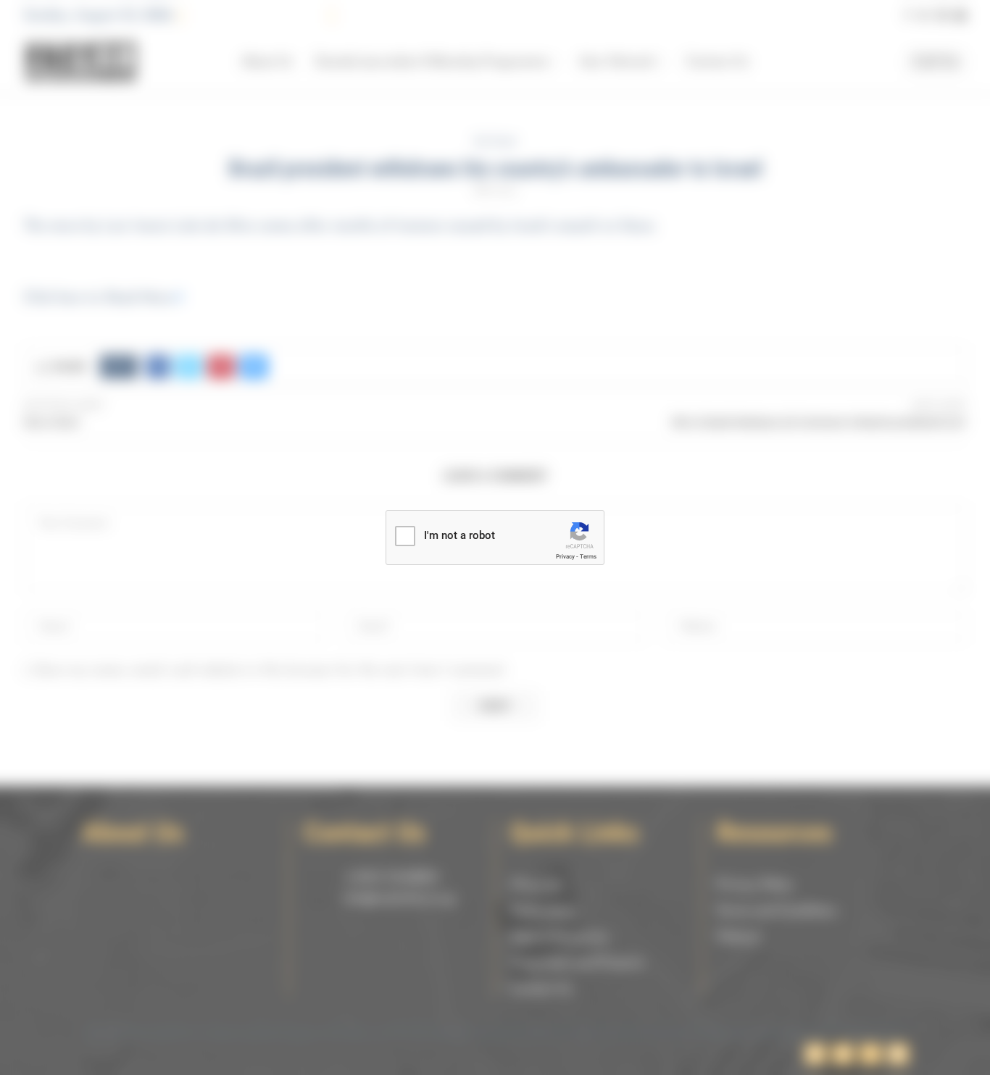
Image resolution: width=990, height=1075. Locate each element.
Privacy (565, 556)
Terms (588, 556)
